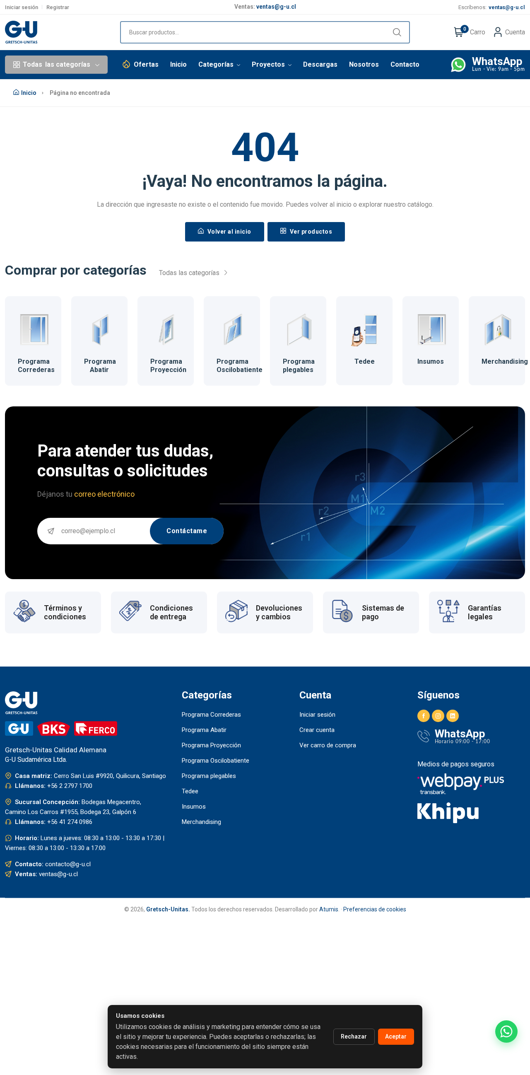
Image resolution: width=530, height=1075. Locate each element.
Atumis (328, 909)
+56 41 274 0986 (69, 822)
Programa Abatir (100, 365)
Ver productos (310, 231)
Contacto (404, 64)
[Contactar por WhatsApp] (506, 1031)
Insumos (430, 361)
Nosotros (364, 64)
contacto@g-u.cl (68, 864)
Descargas (320, 64)
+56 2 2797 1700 (69, 786)
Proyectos (269, 64)
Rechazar (354, 1036)
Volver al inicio (228, 231)
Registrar (57, 7)
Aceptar (396, 1036)
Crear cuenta (317, 730)
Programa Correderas (36, 365)
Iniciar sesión (21, 7)
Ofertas (146, 64)
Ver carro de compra (327, 745)
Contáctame (186, 531)
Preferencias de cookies (374, 909)
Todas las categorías (190, 273)
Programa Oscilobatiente (240, 365)
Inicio (178, 64)
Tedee (364, 361)
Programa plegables (299, 365)
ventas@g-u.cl (276, 6)
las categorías (56, 64)
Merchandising (505, 361)
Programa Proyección (168, 365)
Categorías (216, 64)
